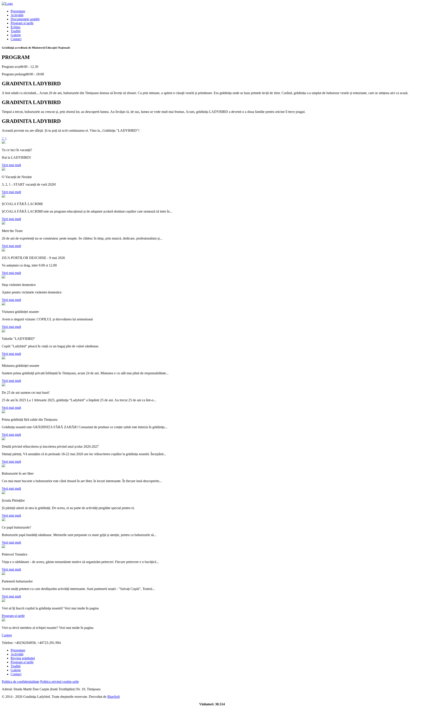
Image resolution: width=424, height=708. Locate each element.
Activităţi (17, 15)
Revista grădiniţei (23, 658)
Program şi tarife (22, 23)
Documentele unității (25, 19)
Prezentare (18, 11)
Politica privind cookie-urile (59, 681)
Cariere (7, 635)
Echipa (15, 27)
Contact (16, 39)
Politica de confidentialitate (20, 681)
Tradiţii (16, 31)
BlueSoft (113, 696)
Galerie (16, 35)
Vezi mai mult (11, 165)
